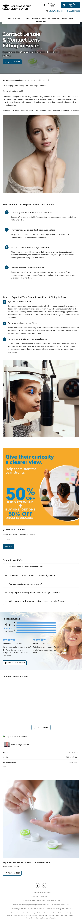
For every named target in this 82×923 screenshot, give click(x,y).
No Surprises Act (63, 913)
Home (13, 913)
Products (46, 18)
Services (55, 18)
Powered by (27, 909)
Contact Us (40, 21)
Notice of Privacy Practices (16, 915)
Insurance (36, 18)
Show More (7, 656)
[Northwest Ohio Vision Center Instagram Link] (44, 885)
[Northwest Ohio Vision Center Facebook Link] (37, 885)
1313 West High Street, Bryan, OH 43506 (64, 11)
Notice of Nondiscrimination (46, 913)
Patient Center (67, 18)
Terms (8, 540)
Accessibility (31, 913)
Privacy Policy (32, 915)
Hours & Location (14, 18)
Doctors (26, 18)
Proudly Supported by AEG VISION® (58, 909)
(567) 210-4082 (56, 900)
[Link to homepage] (21, 7)
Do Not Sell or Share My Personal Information (41, 918)
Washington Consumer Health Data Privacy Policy (56, 915)
